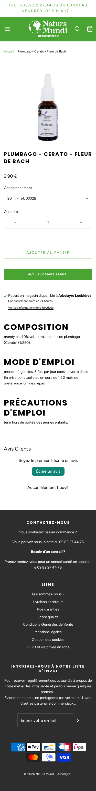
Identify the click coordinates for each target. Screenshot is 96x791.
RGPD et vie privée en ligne (48, 647)
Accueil (9, 51)
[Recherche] (77, 29)
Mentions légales (48, 632)
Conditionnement (18, 188)
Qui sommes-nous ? (48, 594)
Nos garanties (48, 609)
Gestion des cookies (48, 639)
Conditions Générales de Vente (48, 624)
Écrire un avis (48, 471)
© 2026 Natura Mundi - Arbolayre (47, 774)
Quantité (11, 212)
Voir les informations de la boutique (31, 307)
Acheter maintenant (48, 274)
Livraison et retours (48, 602)
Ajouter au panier (48, 252)
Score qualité (48, 617)
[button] (48, 106)
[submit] (77, 720)
